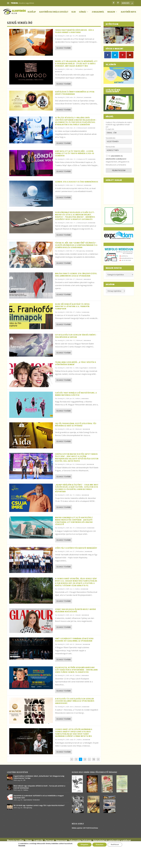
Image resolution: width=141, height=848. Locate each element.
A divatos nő (81, 159)
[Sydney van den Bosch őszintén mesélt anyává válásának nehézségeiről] (31, 620)
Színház (82, 12)
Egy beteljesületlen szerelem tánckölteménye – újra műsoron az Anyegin (76, 336)
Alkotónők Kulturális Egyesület (53, 12)
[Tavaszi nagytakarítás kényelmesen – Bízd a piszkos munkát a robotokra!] (31, 42)
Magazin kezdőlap (15, 840)
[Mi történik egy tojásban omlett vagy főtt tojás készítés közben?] (10, 807)
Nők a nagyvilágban (82, 368)
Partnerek (49, 840)
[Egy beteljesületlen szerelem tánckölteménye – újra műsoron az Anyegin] (31, 345)
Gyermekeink (88, 69)
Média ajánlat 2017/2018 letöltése (85, 828)
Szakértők (38, 840)
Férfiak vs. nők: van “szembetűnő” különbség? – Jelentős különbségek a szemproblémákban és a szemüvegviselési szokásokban (76, 245)
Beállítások (115, 844)
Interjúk (78, 615)
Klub (73, 12)
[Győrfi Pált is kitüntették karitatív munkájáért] (31, 560)
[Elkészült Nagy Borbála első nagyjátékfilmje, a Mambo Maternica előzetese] (31, 405)
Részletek (21, 846)
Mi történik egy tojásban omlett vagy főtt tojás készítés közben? (39, 805)
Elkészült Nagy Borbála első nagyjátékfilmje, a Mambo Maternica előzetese (76, 394)
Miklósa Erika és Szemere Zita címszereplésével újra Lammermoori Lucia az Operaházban (76, 274)
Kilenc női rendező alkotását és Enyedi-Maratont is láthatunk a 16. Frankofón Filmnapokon (72, 306)
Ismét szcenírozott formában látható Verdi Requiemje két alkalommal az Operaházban (74, 639)
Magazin (111, 12)
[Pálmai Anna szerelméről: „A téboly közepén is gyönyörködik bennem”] (31, 374)
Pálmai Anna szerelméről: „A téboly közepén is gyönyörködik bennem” (75, 363)
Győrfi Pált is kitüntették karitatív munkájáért (76, 548)
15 (94, 759)
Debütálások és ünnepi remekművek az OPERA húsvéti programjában (74, 93)
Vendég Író (61, 36)
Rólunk (28, 840)
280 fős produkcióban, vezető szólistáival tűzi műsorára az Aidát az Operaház (75, 424)
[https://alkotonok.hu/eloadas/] (119, 83)
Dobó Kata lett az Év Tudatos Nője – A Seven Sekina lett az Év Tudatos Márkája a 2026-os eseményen (74, 153)
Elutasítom (99, 844)
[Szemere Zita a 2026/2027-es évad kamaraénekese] (31, 194)
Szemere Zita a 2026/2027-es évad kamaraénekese (76, 182)
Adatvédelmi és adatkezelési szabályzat (112, 840)
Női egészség (80, 251)
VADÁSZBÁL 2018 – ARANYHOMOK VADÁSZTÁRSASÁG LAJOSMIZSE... (44, 3)
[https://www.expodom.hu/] (119, 235)
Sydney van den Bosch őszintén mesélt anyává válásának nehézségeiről (75, 610)
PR (77, 36)
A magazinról (98, 12)
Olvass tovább (63, 48)
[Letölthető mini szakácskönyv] (119, 102)
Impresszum (61, 840)
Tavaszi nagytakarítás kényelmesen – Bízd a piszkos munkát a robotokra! (74, 31)
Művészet (80, 97)
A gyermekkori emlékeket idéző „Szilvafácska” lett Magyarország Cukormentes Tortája (39, 777)
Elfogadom (84, 844)
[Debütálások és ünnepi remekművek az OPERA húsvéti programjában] (31, 101)
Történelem (36, 800)
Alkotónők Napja (128, 12)
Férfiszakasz (79, 69)
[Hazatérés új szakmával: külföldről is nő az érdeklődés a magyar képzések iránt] (10, 797)
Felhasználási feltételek (80, 840)
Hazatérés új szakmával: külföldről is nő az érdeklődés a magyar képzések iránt (39, 797)
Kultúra (78, 312)
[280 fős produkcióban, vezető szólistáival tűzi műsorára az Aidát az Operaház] (31, 435)
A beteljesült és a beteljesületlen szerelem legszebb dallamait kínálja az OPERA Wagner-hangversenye (75, 701)
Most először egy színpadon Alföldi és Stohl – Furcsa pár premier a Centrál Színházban (39, 787)
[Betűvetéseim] (119, 35)
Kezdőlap (32, 12)
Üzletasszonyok (82, 128)
